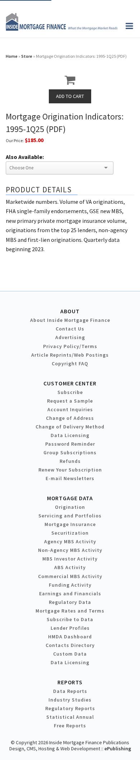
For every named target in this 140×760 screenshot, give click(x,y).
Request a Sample (70, 401)
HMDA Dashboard (70, 636)
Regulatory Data (70, 602)
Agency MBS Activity (70, 541)
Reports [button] (70, 682)
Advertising (70, 337)
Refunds (70, 461)
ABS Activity (70, 567)
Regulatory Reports (70, 708)
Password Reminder (70, 444)
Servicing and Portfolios (70, 515)
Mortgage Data (70, 498)
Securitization (70, 533)
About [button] (69, 311)
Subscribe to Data (70, 619)
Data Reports (70, 691)
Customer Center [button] (69, 383)
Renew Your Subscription (70, 469)
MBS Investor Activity (70, 558)
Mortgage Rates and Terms (70, 610)
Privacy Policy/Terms (70, 346)
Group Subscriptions (70, 452)
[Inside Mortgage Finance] (61, 28)
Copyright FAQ (70, 363)
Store (26, 56)
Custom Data (70, 654)
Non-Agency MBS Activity (70, 550)
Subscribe (70, 392)
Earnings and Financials (70, 593)
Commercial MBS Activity (70, 576)
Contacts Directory (70, 645)
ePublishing (117, 748)
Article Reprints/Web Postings (70, 355)
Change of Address (70, 418)
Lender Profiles (70, 628)
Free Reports (70, 725)
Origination (70, 507)
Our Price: (15, 140)
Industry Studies (70, 699)
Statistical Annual (70, 717)
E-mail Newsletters (70, 478)
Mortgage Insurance (70, 524)
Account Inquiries (70, 409)
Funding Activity (70, 585)
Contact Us (70, 328)
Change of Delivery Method (70, 426)
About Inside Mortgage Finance (70, 320)
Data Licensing (70, 435)
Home (12, 56)
